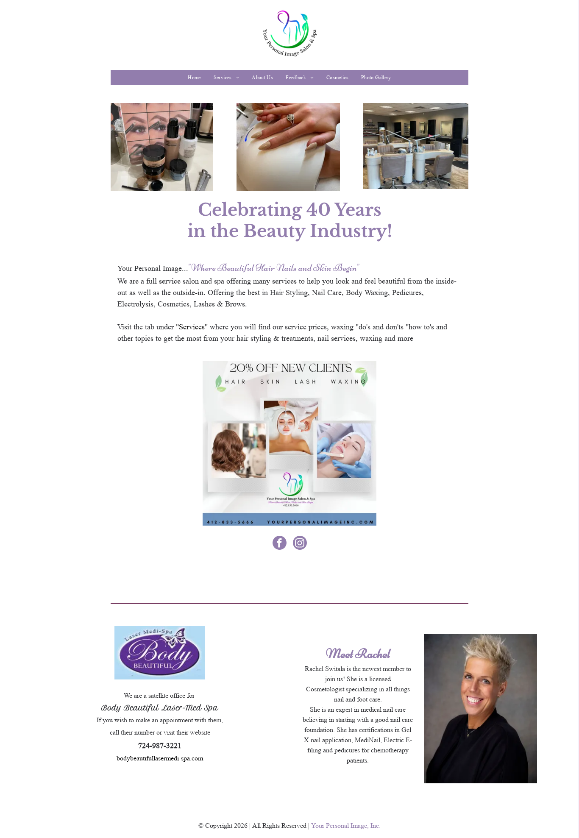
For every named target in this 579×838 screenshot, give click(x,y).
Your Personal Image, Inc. (346, 825)
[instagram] (300, 544)
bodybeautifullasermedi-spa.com (160, 758)
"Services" (192, 327)
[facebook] (280, 544)
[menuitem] (194, 77)
